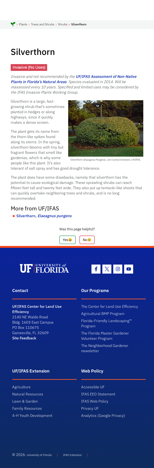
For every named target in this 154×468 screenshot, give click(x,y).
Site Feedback (24, 338)
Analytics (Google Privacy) (103, 415)
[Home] (13, 25)
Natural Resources (27, 394)
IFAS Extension (72, 455)
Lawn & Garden (25, 401)
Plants (23, 24)
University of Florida (39, 455)
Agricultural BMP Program (103, 313)
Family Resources (27, 408)
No (85, 239)
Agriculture (21, 386)
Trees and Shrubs (42, 24)
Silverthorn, (44, 215)
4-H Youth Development (32, 415)
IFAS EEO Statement (98, 394)
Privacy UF (90, 408)
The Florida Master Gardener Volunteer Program (105, 336)
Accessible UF (93, 386)
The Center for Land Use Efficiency (109, 306)
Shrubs (62, 24)
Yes (65, 239)
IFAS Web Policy (94, 401)
